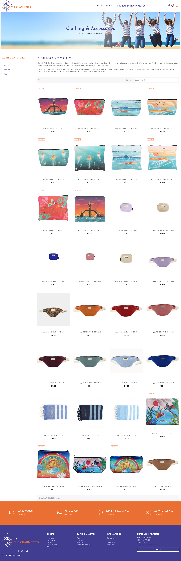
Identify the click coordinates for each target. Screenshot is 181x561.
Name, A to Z (156, 80)
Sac (5, 74)
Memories (80, 542)
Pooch (6, 65)
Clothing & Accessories (13, 58)
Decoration (80, 540)
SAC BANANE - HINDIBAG (162, 486)
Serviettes (7, 70)
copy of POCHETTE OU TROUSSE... (89, 128)
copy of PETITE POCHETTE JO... (53, 128)
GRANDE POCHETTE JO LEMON (53, 486)
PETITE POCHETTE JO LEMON (126, 486)
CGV (108, 540)
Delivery (49, 542)
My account (50, 538)
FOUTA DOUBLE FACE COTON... (53, 436)
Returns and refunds (53, 547)
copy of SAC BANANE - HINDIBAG (126, 230)
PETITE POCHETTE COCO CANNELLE (90, 486)
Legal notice (111, 542)
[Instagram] (27, 551)
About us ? (110, 545)
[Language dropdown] (176, 6)
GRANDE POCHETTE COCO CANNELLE (163, 434)
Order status (51, 540)
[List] (42, 80)
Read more (20, 514)
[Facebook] (18, 551)
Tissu (78, 538)
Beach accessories (82, 547)
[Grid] (39, 80)
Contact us (110, 538)
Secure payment (52, 545)
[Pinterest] (22, 551)
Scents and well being (83, 545)
